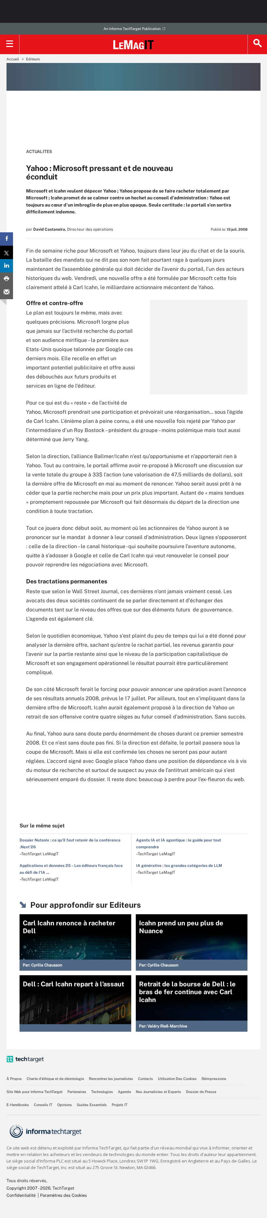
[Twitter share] (6, 252)
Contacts (145, 1079)
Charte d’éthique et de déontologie (55, 1079)
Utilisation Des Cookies (177, 1079)
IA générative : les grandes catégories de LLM (179, 865)
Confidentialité (21, 1195)
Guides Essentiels (92, 1105)
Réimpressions (214, 1079)
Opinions (64, 1105)
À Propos (14, 1079)
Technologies (102, 1092)
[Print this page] (6, 279)
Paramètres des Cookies (63, 1195)
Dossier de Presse (201, 1092)
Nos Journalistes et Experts (158, 1092)
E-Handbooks (18, 1105)
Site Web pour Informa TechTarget (35, 1092)
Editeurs (33, 59)
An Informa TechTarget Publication (132, 29)
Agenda (124, 1092)
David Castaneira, (49, 229)
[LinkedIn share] (6, 265)
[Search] (257, 44)
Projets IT (120, 1105)
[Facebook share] (6, 239)
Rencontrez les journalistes (111, 1079)
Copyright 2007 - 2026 (28, 1188)
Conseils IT (43, 1105)
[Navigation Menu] (10, 44)
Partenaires (76, 1092)
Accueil (13, 59)
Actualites (39, 151)
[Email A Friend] (6, 292)
